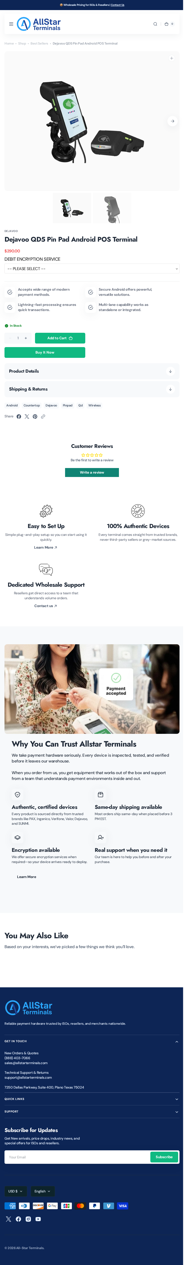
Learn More (26, 876)
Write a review (90, 472)
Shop (22, 43)
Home (9, 43)
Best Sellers (39, 43)
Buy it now (44, 352)
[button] (11, 24)
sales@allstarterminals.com (26, 1063)
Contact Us (117, 5)
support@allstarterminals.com (28, 1077)
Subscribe (160, 1157)
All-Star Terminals (30, 1248)
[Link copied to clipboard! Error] (43, 416)
